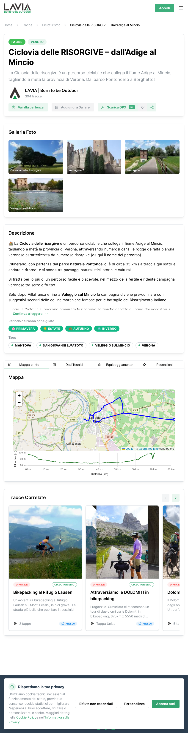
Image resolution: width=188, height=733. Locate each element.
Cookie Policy (26, 717)
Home (8, 25)
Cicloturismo (51, 25)
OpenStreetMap (149, 448)
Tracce (27, 25)
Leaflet (129, 448)
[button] (19, 395)
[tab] (26, 365)
